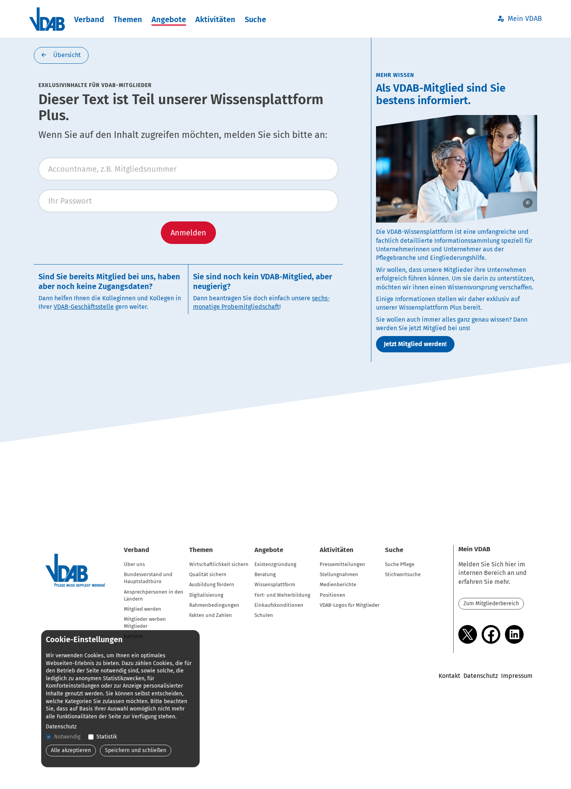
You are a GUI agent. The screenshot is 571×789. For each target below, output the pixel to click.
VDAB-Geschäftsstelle (84, 306)
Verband (89, 19)
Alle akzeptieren (71, 750)
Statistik (106, 736)
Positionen (332, 595)
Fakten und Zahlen (210, 615)
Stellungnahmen (339, 574)
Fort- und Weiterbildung (282, 595)
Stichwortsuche (403, 574)
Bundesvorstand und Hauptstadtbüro (148, 577)
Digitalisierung (206, 595)
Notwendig (67, 736)
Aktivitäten (215, 19)
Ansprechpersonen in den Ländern (153, 595)
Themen (127, 19)
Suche (255, 19)
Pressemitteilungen (342, 564)
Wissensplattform (274, 584)
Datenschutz (480, 675)
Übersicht (66, 55)
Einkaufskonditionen (278, 605)
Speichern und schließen (135, 750)
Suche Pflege (399, 564)
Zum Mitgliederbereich (491, 603)
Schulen (263, 615)
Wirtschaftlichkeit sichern (219, 564)
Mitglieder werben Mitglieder (145, 622)
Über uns (134, 564)
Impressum (517, 675)
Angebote (168, 19)
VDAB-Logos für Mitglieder (350, 605)
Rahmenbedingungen (214, 605)
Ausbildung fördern (211, 584)
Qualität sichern (207, 574)
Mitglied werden (142, 609)
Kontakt (449, 675)
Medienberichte (338, 584)
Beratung (265, 574)
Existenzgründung (275, 564)
